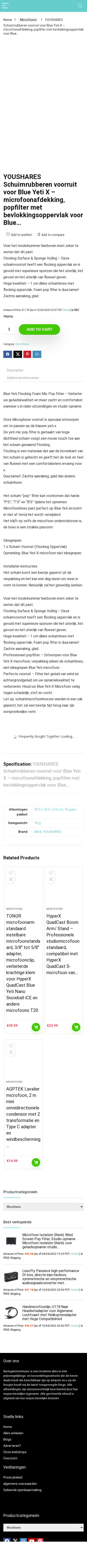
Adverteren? (12, 1446)
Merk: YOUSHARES (47, 832)
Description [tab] (15, 370)
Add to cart (39, 329)
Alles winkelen (13, 1433)
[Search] (80, 6)
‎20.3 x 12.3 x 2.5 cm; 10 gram (55, 809)
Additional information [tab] (23, 378)
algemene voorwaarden (20, 1483)
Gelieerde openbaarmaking (22, 1490)
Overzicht (10, 1458)
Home (7, 20)
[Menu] (5, 6)
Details (66, 310)
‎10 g (37, 823)
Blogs (7, 1439)
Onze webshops (15, 1452)
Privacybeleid (12, 1477)
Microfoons (28, 20)
